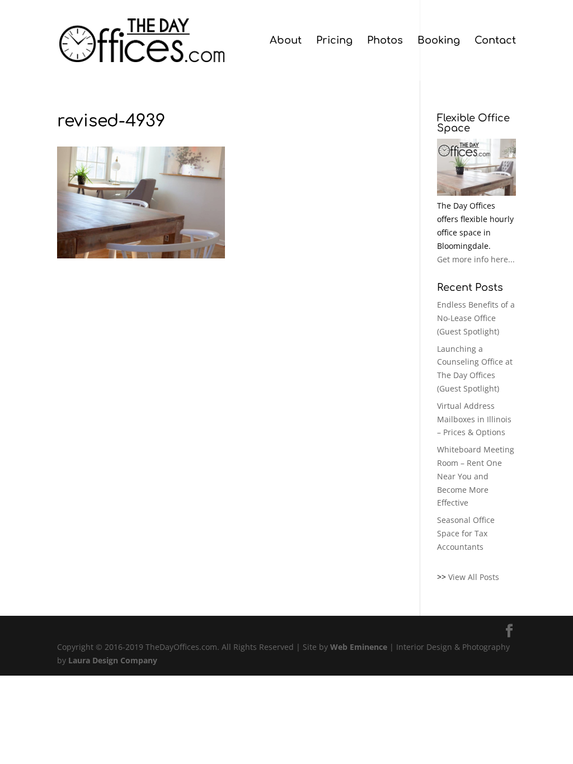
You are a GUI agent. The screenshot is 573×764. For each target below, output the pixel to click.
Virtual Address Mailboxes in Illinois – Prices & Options (474, 419)
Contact (495, 41)
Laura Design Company (112, 660)
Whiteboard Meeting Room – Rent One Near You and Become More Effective (475, 476)
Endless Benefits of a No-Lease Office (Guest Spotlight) (476, 318)
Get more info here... (476, 259)
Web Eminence (358, 647)
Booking (438, 41)
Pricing (334, 41)
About (286, 41)
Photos (385, 41)
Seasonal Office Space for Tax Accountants (466, 533)
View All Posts (473, 577)
